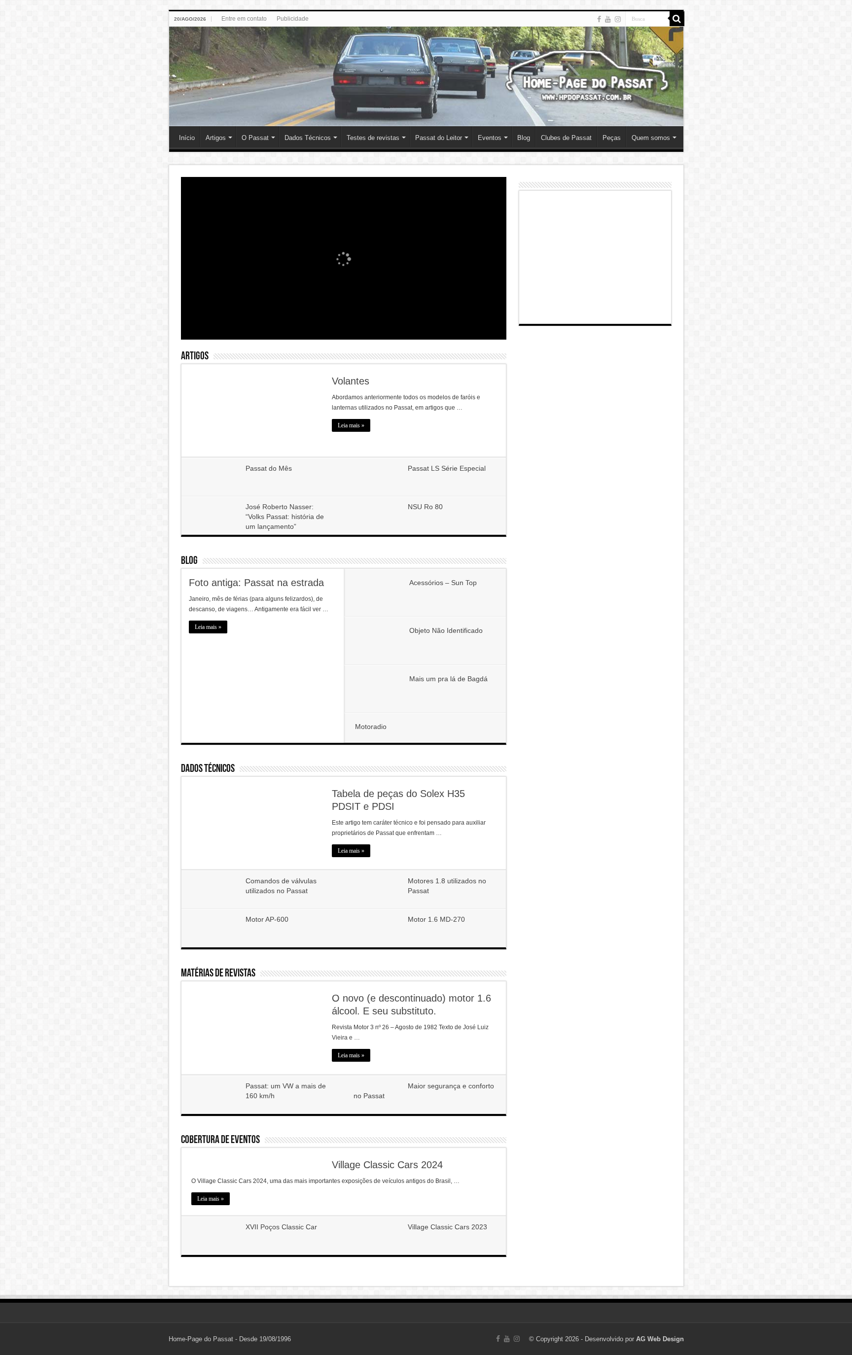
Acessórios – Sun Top (443, 583)
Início (187, 137)
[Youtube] (608, 19)
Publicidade (293, 18)
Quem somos (651, 137)
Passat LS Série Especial (447, 468)
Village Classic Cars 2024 (387, 1164)
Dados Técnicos (307, 137)
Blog (523, 137)
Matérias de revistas (218, 973)
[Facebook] (599, 19)
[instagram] (618, 19)
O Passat (255, 137)
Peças (612, 137)
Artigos (216, 137)
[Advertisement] (595, 257)
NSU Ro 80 (425, 507)
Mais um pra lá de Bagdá (448, 679)
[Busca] (677, 18)
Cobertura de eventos (220, 1140)
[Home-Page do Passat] (426, 76)
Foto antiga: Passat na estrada (256, 582)
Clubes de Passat (566, 137)
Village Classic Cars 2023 (447, 1227)
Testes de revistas (373, 137)
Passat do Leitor (438, 137)
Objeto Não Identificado (446, 630)
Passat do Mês (269, 468)
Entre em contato (244, 18)
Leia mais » (351, 425)
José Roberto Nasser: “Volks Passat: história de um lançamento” (285, 516)
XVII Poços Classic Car (281, 1227)
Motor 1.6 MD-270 (436, 919)
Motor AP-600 (267, 919)
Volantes (350, 381)
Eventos (489, 137)
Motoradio (371, 726)
